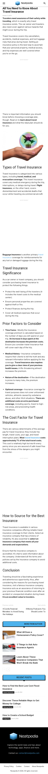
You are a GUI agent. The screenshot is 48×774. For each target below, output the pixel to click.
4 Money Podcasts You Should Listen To (35, 610)
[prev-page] (4, 669)
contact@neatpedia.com (29, 753)
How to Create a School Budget (18, 715)
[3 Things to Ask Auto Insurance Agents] (9, 647)
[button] (44, 3)
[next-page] (8, 669)
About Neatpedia (38, 766)
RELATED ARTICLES (14, 624)
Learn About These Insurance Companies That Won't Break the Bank (30, 660)
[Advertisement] (24, 85)
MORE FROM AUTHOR (33, 624)
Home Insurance (8, 692)
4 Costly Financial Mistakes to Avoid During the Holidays (13, 611)
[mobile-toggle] (3, 3)
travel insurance (32, 437)
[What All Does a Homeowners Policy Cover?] (9, 635)
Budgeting (6, 719)
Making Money (7, 707)
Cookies (19, 766)
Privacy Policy (9, 766)
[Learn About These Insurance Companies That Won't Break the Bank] (9, 659)
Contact (27, 766)
